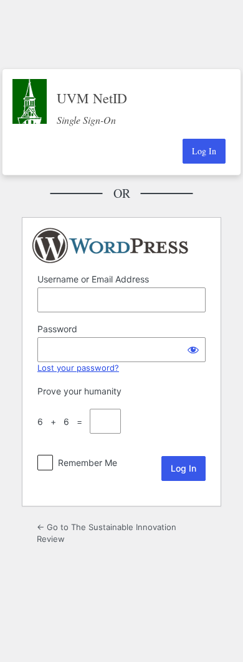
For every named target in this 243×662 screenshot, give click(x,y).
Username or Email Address (93, 279)
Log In (204, 151)
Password (57, 329)
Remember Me (87, 462)
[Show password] (193, 349)
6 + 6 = (62, 421)
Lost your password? (78, 368)
